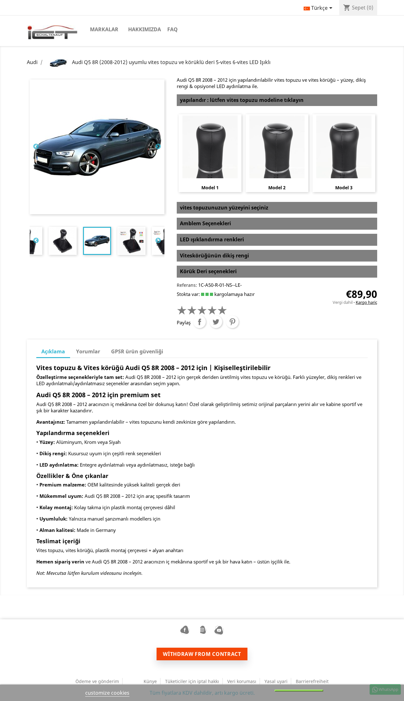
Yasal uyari (276, 681)
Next (158, 147)
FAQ (172, 29)
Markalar (104, 29)
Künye (150, 681)
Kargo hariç (366, 302)
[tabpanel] (97, 241)
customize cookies (107, 692)
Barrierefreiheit (312, 681)
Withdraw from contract (202, 654)
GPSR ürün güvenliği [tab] (137, 351)
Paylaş (199, 321)
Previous (36, 147)
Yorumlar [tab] (88, 351)
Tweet (216, 321)
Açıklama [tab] (53, 351)
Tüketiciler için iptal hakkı (192, 681)
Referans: (187, 285)
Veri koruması (241, 681)
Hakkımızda (144, 29)
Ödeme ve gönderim (97, 681)
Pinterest (232, 321)
